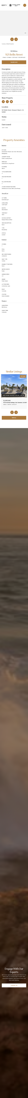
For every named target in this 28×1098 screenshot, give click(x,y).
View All (14, 417)
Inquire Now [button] (14, 62)
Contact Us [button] (14, 985)
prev (12, 39)
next (16, 39)
